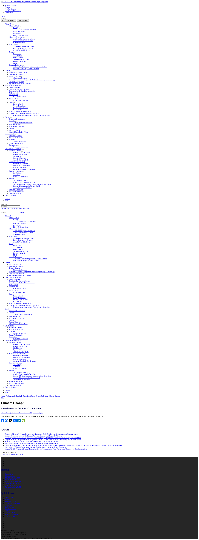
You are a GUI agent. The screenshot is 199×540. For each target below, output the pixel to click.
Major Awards (13, 93)
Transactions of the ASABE (22, 188)
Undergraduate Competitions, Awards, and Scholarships (31, 115)
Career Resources (10, 485)
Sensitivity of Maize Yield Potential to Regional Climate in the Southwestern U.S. (31, 443)
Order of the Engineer (16, 74)
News (11, 52)
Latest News (17, 54)
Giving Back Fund (19, 106)
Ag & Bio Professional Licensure (20, 83)
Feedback (8, 489)
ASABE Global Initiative (21, 50)
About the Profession (16, 37)
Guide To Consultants (20, 177)
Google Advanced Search (21, 152)
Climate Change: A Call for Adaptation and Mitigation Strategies (22, 413)
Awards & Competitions (13, 85)
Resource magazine (15, 171)
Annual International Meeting (23, 123)
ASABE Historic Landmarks (26, 30)
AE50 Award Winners (20, 100)
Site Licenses (17, 156)
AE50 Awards (13, 98)
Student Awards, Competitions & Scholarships (24, 113)
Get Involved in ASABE (13, 487)
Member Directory (11, 9)
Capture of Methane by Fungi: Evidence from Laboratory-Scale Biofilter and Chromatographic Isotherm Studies (41, 434)
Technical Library (11, 5)
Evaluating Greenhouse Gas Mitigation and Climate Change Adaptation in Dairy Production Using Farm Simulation (43, 438)
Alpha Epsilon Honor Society (23, 41)
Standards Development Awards (19, 89)
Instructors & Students (16, 191)
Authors (11, 128)
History (15, 28)
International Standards (20, 164)
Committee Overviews (20, 147)
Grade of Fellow (14, 87)
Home (3, 396)
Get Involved (9, 134)
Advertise (16, 175)
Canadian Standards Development (24, 169)
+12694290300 (6, 454)
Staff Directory (10, 507)
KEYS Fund (17, 110)
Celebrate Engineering (16, 82)
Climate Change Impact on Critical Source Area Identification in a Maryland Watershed (33, 436)
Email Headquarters (17, 454)
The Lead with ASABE (21, 59)
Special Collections (19, 158)
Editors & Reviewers (16, 190)
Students (12, 139)
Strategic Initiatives (15, 65)
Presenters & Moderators (17, 119)
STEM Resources (19, 43)
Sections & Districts (15, 136)
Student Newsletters (19, 141)
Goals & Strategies (19, 31)
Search (22, 212)
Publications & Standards (13, 149)
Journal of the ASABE (20, 180)
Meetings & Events (11, 479)
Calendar (12, 121)
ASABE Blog (17, 56)
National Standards (19, 167)
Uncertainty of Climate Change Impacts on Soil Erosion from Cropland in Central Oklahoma (35, 447)
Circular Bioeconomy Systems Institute (26, 69)
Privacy (7, 511)
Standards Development (17, 162)
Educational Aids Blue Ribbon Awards (22, 91)
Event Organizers (15, 124)
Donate (7, 199)
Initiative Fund (18, 104)
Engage (7, 7)
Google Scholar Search (20, 154)
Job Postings (17, 173)
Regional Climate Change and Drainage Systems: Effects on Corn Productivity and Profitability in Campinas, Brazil (43, 440)
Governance (17, 33)
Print (2, 398)
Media (15, 63)
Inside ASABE (18, 57)
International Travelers (16, 126)
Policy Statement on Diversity (23, 48)
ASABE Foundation (16, 137)
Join (6, 201)
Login (3, 16)
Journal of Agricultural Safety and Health (26, 186)
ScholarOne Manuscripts (13, 11)
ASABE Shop (9, 498)
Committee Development (21, 165)
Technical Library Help (21, 160)
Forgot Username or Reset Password (17, 208)
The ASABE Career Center (18, 72)
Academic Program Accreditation (24, 39)
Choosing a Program (20, 78)
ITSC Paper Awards (19, 97)
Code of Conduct (14, 130)
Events (7, 117)
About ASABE (14, 26)
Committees (9, 13)
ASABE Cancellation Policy (18, 132)
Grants (11, 102)
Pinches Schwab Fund (20, 108)
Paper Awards (13, 95)
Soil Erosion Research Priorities (23, 46)
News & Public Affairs (12, 478)
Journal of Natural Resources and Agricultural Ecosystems (32, 184)
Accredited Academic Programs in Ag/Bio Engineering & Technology (32, 80)
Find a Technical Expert (21, 35)
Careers (7, 70)
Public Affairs (13, 44)
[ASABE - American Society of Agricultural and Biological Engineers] (24, 2)
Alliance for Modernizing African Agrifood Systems (30, 67)
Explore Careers (14, 76)
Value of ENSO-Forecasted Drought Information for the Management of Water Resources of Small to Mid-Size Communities (46, 449)
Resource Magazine (19, 61)
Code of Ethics (10, 516)
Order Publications (15, 193)
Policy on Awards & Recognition (20, 111)
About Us (8, 24)
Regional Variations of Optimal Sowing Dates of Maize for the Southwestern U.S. (32, 441)
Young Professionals (15, 143)
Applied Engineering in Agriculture (24, 182)
